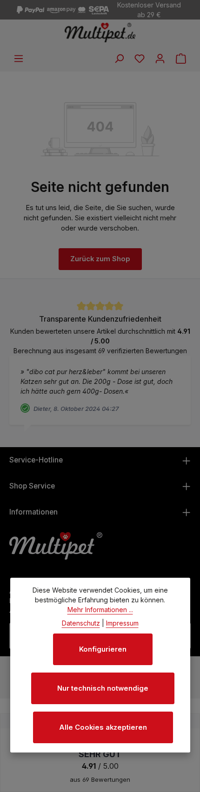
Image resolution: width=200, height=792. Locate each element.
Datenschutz (81, 623)
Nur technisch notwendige (102, 688)
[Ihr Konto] (160, 58)
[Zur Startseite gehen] (100, 32)
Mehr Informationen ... (100, 610)
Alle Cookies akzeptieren (103, 727)
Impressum (122, 623)
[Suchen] (119, 58)
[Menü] (18, 58)
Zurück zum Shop (100, 259)
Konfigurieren (103, 649)
